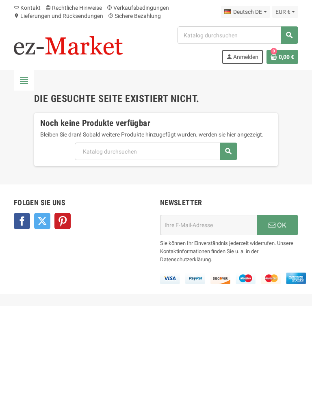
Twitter (42, 221)
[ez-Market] (68, 44)
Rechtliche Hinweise (74, 7)
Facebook (22, 221)
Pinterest (62, 221)
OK (280, 225)
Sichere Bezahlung (134, 16)
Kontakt (30, 7)
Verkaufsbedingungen (138, 7)
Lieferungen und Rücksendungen (58, 16)
